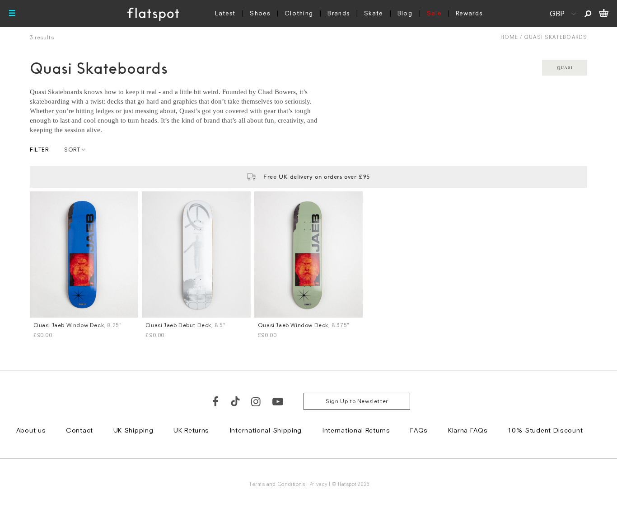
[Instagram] (256, 401)
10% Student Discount (545, 430)
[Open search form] (588, 13)
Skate (373, 13)
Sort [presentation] (72, 149)
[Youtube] (278, 401)
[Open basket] (603, 13)
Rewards (469, 13)
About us (31, 430)
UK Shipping (133, 430)
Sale (434, 13)
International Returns (356, 430)
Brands (338, 13)
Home (509, 37)
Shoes (260, 13)
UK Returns (191, 430)
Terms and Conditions (277, 484)
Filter (39, 149)
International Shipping (265, 430)
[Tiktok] (235, 401)
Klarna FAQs (468, 430)
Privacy (318, 484)
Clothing (299, 13)
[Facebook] (216, 401)
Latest (225, 13)
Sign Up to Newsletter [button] (357, 401)
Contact (79, 430)
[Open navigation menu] (12, 13)
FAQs (419, 430)
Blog (404, 13)
